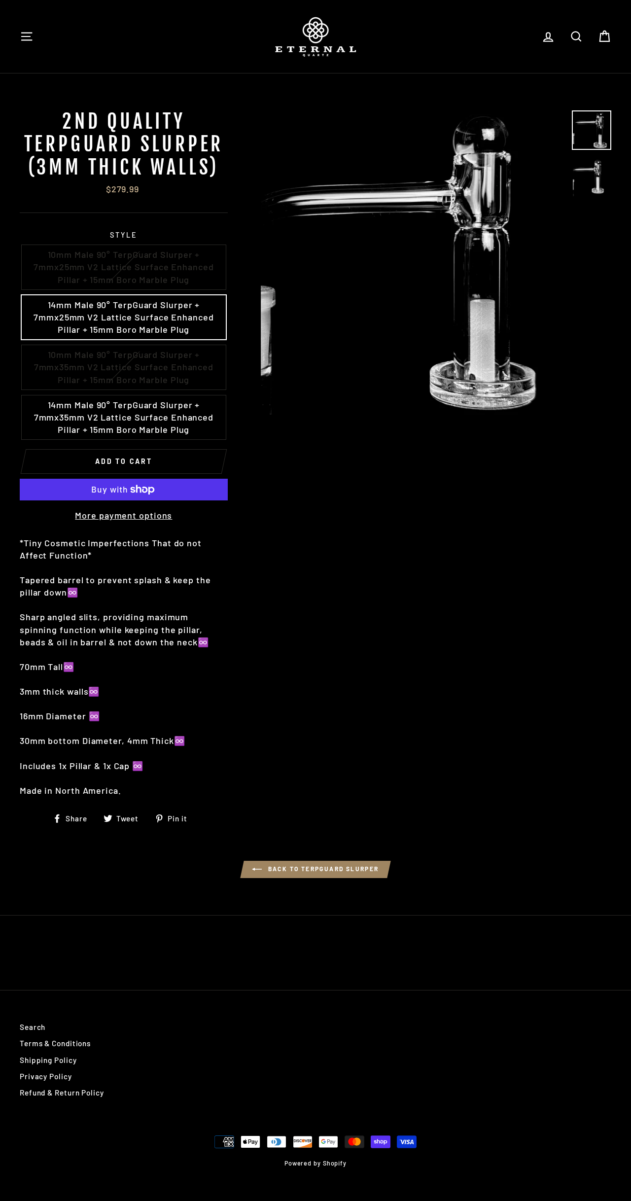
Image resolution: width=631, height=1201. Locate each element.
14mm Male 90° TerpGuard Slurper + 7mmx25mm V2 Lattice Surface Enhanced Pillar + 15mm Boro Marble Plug (123, 317)
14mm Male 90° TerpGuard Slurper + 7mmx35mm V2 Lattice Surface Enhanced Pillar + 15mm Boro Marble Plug (123, 417)
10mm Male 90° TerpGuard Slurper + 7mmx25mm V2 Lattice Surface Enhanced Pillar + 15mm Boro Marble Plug (123, 266)
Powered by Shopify (315, 1163)
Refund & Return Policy (62, 1092)
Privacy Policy (46, 1076)
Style (123, 235)
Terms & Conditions (55, 1043)
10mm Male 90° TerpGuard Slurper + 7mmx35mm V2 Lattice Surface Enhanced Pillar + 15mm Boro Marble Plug (123, 367)
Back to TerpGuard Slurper (322, 868)
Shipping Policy (48, 1060)
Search (32, 1027)
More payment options (123, 515)
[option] (413, 262)
